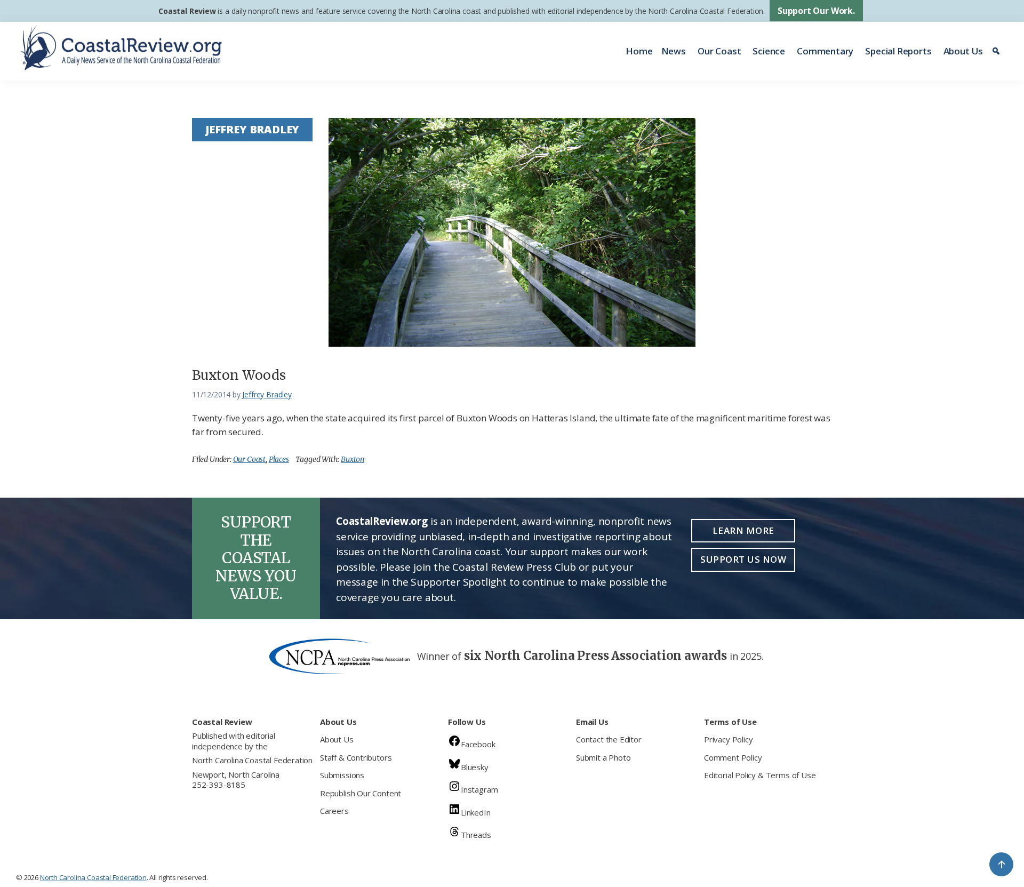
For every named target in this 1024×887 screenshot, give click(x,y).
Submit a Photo (603, 757)
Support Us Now (743, 559)
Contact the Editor (609, 739)
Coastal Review (186, 11)
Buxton (352, 459)
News (673, 51)
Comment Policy (733, 757)
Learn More (743, 530)
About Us (963, 51)
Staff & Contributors (355, 757)
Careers (334, 810)
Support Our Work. (816, 11)
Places (279, 459)
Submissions (342, 775)
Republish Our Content (360, 793)
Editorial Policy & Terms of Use (759, 775)
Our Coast (719, 51)
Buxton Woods (239, 375)
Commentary (825, 51)
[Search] (997, 51)
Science (769, 51)
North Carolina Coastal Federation (252, 760)
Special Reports (898, 51)
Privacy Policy (728, 739)
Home (639, 51)
